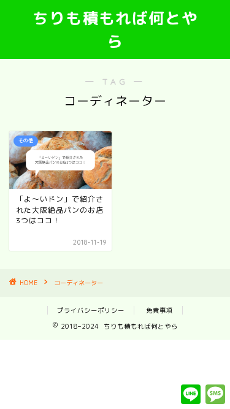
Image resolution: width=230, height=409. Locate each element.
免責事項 (159, 310)
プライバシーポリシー (91, 310)
